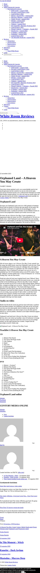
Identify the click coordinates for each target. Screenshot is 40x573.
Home (5, 4)
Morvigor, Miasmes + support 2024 (21, 17)
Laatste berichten (9, 416)
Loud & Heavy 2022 (17, 27)
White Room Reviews (17, 116)
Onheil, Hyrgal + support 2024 (20, 19)
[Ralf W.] (11, 441)
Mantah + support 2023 (18, 21)
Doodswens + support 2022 (19, 31)
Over (5, 414)
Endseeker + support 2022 (19, 34)
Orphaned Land (23, 196)
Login (5, 52)
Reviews (6, 39)
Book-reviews (11, 44)
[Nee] (25, 572)
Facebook (3, 400)
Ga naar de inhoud (5, 1)
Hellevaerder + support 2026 (19, 10)
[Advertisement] (20, 151)
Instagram (3, 401)
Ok (23, 572)
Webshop (2, 411)
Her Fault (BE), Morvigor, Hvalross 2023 (23, 26)
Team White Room (13, 51)
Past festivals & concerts (14, 9)
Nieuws (6, 5)
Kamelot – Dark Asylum (11, 477)
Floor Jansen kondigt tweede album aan (15, 479)
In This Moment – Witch (11, 475)
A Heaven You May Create (8, 527)
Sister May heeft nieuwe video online (11, 486)
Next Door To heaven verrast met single (11, 507)
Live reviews (11, 46)
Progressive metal (23, 529)
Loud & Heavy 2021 (17, 36)
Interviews (7, 47)
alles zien (21, 472)
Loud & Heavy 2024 (17, 14)
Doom (35, 527)
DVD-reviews (11, 42)
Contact (6, 49)
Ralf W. (2, 445)
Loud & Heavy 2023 (17, 22)
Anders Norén (11, 565)
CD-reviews (11, 41)
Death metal (29, 527)
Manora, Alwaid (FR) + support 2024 (22, 16)
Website (2, 398)
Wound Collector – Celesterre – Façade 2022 (24, 29)
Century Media (4, 197)
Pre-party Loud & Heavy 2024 (20, 12)
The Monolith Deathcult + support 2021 (23, 37)
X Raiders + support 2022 (18, 32)
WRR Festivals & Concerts (12, 7)
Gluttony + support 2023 (18, 24)
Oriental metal (4, 529)
